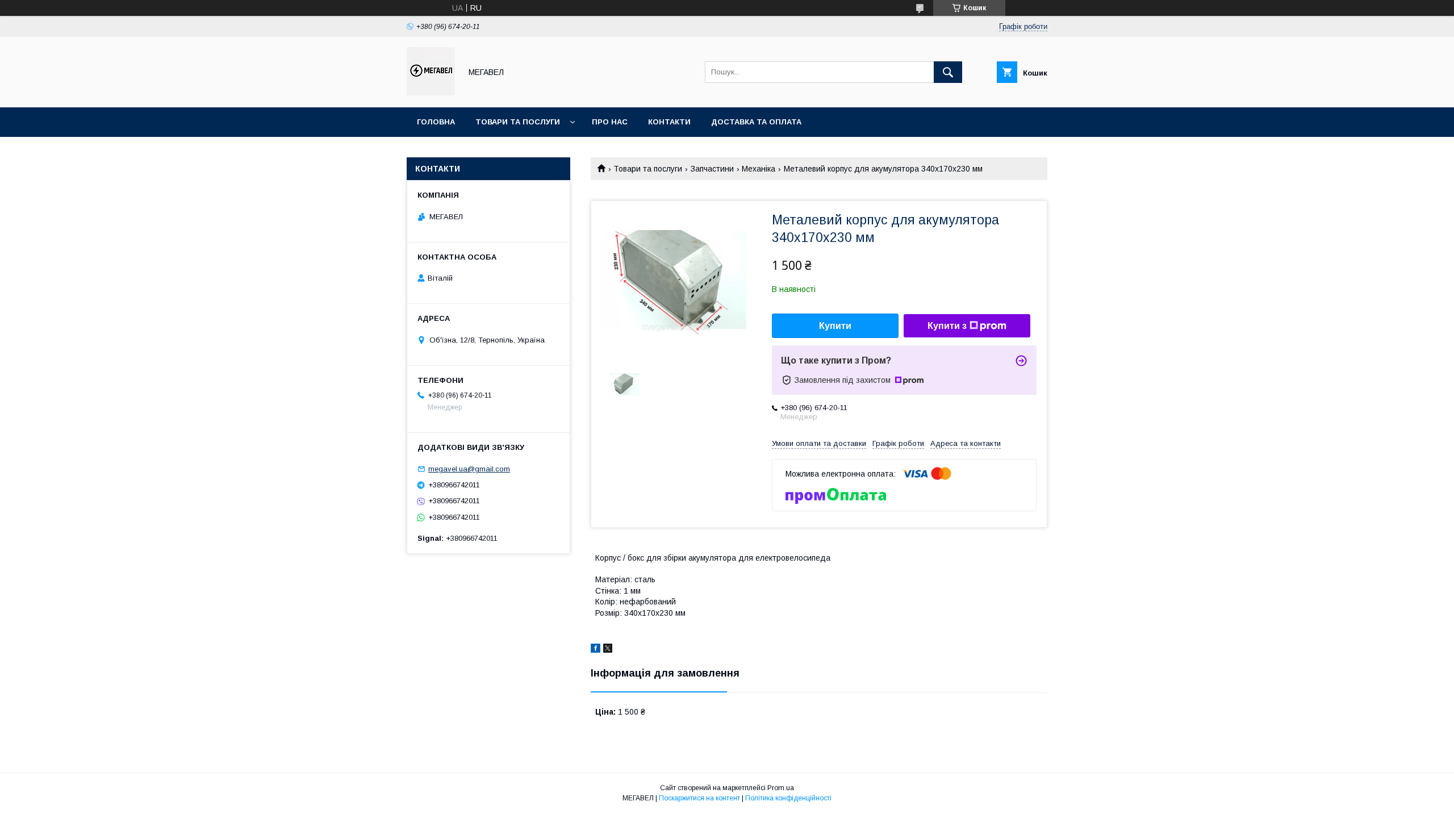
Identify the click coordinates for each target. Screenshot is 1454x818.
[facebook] (595, 649)
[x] (607, 649)
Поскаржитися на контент (699, 798)
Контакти (669, 122)
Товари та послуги (517, 122)
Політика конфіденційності (788, 798)
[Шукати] (948, 72)
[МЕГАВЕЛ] (431, 92)
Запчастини (712, 168)
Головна (436, 122)
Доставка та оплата (756, 122)
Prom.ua (780, 788)
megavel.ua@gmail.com (469, 469)
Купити (835, 326)
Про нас (610, 122)
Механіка (758, 168)
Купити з (947, 326)
